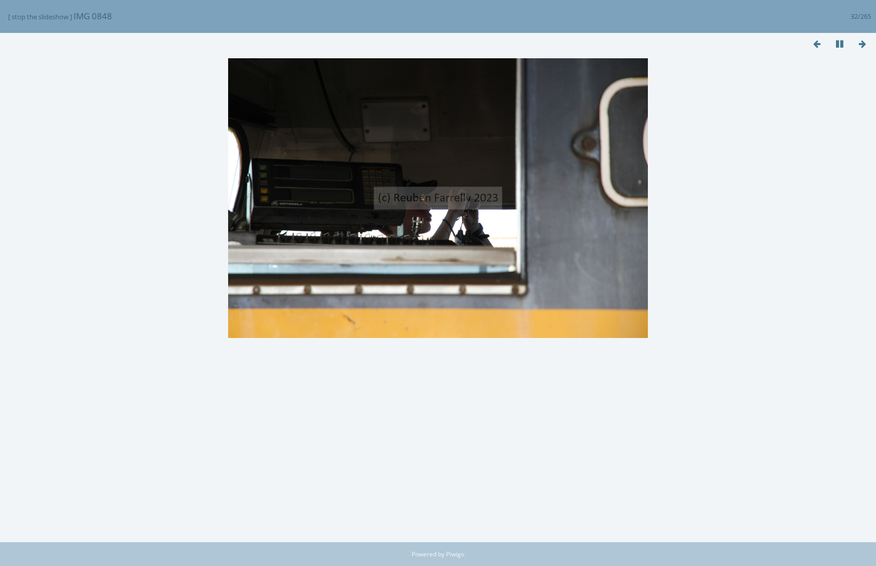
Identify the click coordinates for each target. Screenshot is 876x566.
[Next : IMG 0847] (862, 44)
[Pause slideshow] (839, 44)
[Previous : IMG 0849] (816, 44)
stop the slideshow (40, 16)
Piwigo (455, 554)
